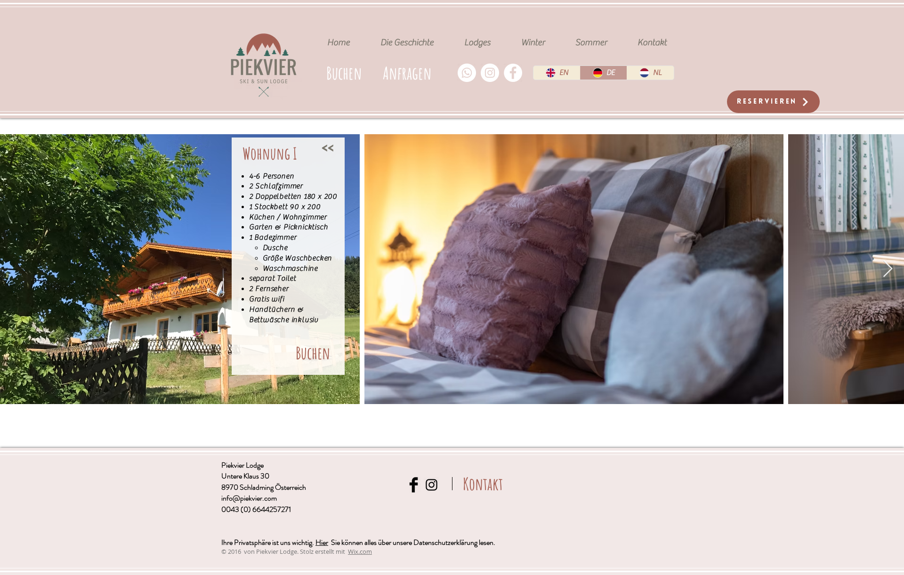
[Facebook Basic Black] (413, 485)
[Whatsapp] (467, 73)
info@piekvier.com (249, 498)
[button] (407, 73)
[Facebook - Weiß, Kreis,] (513, 73)
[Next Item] (887, 269)
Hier (321, 542)
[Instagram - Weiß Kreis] (490, 73)
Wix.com (360, 551)
